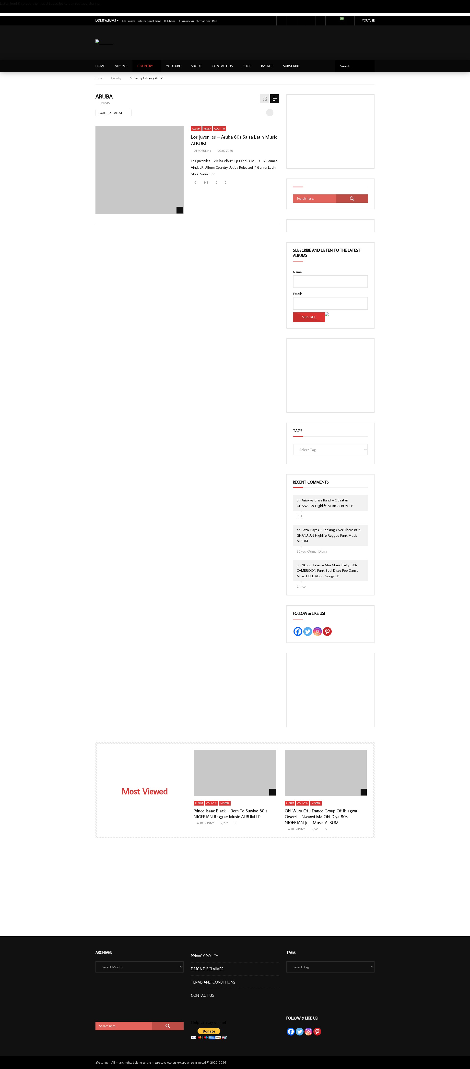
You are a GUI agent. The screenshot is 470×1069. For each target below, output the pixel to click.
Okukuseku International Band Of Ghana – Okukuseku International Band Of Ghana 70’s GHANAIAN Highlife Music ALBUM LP (171, 21)
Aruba (207, 128)
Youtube (368, 20)
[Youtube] (301, 20)
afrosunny (202, 151)
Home (100, 66)
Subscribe (7, 10)
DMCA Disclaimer (207, 968)
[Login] (350, 20)
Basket (267, 66)
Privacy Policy (204, 955)
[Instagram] (311, 20)
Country (145, 66)
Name (297, 272)
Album (196, 128)
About (196, 66)
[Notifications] (330, 20)
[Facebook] (281, 20)
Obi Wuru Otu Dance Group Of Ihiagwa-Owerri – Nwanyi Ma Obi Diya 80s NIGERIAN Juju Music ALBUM (322, 817)
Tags (297, 430)
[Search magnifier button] (352, 198)
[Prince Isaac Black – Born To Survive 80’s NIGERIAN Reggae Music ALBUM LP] (235, 773)
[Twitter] (291, 20)
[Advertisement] (285, 41)
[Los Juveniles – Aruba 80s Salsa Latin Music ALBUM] (139, 170)
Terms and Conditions (213, 982)
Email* (298, 293)
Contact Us (222, 66)
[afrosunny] (104, 42)
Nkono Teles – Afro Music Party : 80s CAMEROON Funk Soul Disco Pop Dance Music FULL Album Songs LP (327, 570)
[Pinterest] (327, 631)
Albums (121, 66)
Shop (247, 66)
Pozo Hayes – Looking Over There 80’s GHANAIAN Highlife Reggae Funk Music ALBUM (329, 535)
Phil (299, 516)
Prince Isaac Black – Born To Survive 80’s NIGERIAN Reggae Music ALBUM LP (230, 814)
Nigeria (224, 803)
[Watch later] (320, 20)
